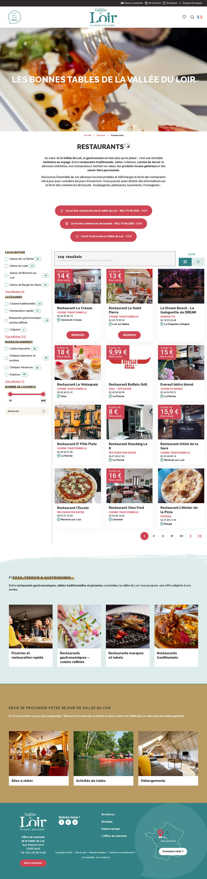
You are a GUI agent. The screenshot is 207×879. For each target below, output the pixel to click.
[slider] (10, 394)
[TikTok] (68, 822)
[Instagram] (75, 822)
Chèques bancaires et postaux (29, 358)
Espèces (18, 374)
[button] (192, 17)
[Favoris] (184, 17)
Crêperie (17, 329)
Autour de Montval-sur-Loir (28, 275)
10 (181, 535)
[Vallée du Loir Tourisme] (103, 17)
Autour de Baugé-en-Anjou (28, 284)
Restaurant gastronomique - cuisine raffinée (28, 320)
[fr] (199, 17)
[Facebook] (61, 822)
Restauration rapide (24, 310)
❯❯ (200, 535)
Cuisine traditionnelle (25, 303)
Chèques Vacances (24, 367)
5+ (172, 535)
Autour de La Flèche (24, 258)
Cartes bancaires (23, 348)
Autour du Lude (22, 265)
